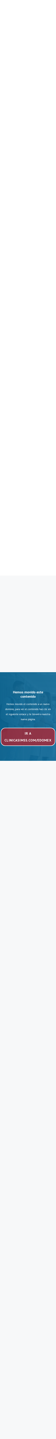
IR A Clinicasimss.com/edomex (27, 736)
